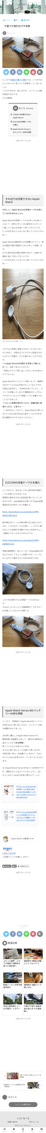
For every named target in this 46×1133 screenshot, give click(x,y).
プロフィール (34, 1122)
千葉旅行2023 (24, 866)
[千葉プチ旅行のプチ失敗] (20, 72)
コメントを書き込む (23, 1104)
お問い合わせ (12, 1122)
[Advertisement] (23, 165)
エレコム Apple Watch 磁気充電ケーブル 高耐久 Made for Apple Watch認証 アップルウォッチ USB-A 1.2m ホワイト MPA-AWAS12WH (26, 791)
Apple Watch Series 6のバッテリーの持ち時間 (22, 130)
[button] (41, 570)
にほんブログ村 (9, 853)
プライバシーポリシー (23, 1125)
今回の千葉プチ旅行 (18, 79)
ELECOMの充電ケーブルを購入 (22, 123)
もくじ (22, 108)
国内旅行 (8, 866)
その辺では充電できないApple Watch (22, 116)
